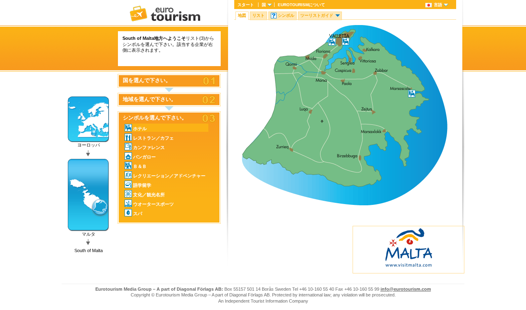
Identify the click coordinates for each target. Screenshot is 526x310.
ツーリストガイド (316, 15)
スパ (137, 213)
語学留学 (142, 185)
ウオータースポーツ (153, 204)
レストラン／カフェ (153, 137)
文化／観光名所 (149, 194)
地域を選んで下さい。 (149, 99)
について (301, 4)
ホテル (140, 128)
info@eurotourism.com (406, 289)
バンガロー (144, 156)
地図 (242, 15)
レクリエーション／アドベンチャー (169, 175)
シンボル (286, 15)
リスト (258, 15)
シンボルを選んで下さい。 (155, 118)
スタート (246, 4)
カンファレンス (149, 147)
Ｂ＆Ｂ (140, 166)
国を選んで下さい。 (147, 80)
